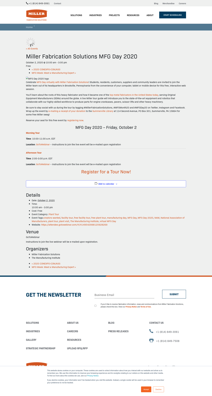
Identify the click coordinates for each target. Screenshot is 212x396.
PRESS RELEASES (118, 331)
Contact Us (156, 322)
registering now (75, 120)
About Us (72, 322)
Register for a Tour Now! (106, 171)
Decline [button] (158, 389)
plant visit (64, 221)
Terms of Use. (146, 306)
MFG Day (132, 217)
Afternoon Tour (34, 152)
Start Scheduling (173, 14)
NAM (157, 217)
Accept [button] (146, 389)
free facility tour (82, 217)
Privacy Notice (93, 375)
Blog (156, 3)
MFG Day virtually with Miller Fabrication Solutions (62, 82)
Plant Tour (54, 214)
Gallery (31, 339)
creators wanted (51, 217)
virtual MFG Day (108, 221)
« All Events (32, 48)
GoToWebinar (43, 144)
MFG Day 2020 (145, 217)
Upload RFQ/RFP (77, 348)
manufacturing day (116, 217)
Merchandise (169, 3)
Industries (33, 331)
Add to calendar (106, 183)
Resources (74, 339)
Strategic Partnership (40, 348)
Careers (182, 3)
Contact (57, 3)
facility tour (67, 217)
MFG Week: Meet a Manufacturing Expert (54, 72)
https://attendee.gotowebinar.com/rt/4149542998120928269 (74, 224)
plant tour (53, 221)
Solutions (32, 322)
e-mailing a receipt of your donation (66, 110)
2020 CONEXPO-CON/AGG (46, 69)
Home (29, 27)
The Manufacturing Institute (84, 221)
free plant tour (98, 217)
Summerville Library (102, 110)
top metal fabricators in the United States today (134, 94)
